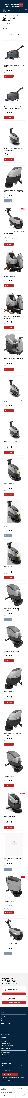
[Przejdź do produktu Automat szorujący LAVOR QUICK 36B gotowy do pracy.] (14, 218)
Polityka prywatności (5, 1043)
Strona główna (5, 15)
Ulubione (3, 1056)
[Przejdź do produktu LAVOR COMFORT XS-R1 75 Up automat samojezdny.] (14, 261)
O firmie (3, 1018)
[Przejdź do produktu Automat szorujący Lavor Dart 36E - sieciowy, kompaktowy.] (14, 135)
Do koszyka (9, 76)
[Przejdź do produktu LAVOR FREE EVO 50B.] (14, 678)
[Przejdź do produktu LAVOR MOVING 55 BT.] (14, 803)
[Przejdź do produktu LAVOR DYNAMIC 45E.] (14, 553)
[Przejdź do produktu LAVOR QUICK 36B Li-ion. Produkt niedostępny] (14, 930)
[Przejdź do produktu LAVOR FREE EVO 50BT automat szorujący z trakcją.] (14, 720)
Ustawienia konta (5, 1054)
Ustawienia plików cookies (7, 1045)
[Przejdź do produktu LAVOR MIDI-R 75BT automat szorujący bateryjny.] (14, 761)
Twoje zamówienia (5, 1052)
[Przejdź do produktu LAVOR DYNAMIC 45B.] (14, 470)
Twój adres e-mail (6, 1070)
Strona (10, 34)
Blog (2, 1020)
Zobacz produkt (8, 410)
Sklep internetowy (8, 1092)
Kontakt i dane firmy (5, 1016)
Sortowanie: (5, 26)
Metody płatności (5, 1028)
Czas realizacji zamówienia (7, 1032)
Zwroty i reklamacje (5, 1034)
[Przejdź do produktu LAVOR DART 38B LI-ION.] (14, 428)
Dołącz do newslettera (10, 1074)
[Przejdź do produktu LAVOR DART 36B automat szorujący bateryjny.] (14, 386)
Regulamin (3, 1041)
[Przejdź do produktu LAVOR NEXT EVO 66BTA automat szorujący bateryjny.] (14, 886)
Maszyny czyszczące (14, 15)
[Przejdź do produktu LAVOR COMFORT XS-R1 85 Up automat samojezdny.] (14, 303)
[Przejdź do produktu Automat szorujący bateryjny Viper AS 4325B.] (14, 52)
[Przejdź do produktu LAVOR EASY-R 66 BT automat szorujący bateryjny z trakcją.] (14, 636)
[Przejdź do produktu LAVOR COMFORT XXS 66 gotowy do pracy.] (14, 345)
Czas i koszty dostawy (6, 1030)
